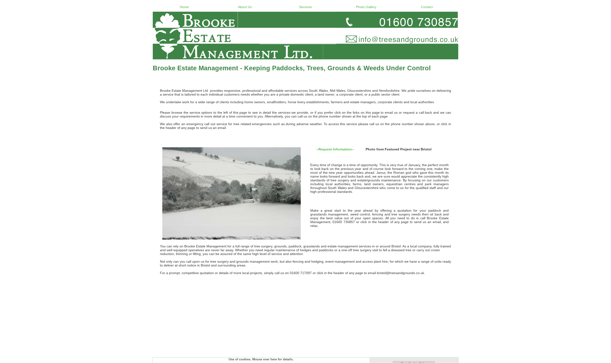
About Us (245, 7)
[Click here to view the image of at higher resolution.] (231, 193)
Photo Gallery (366, 7)
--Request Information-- (335, 149)
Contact (427, 7)
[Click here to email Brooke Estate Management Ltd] (305, 35)
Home (184, 7)
